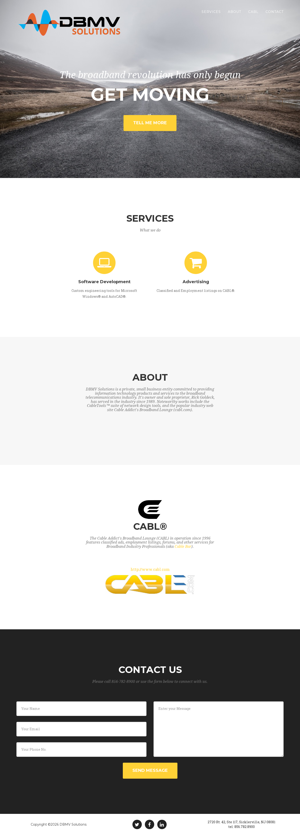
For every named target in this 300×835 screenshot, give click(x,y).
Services (211, 12)
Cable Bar (183, 546)
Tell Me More (150, 122)
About (234, 12)
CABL (253, 12)
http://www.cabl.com (150, 569)
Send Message (150, 770)
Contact (275, 12)
